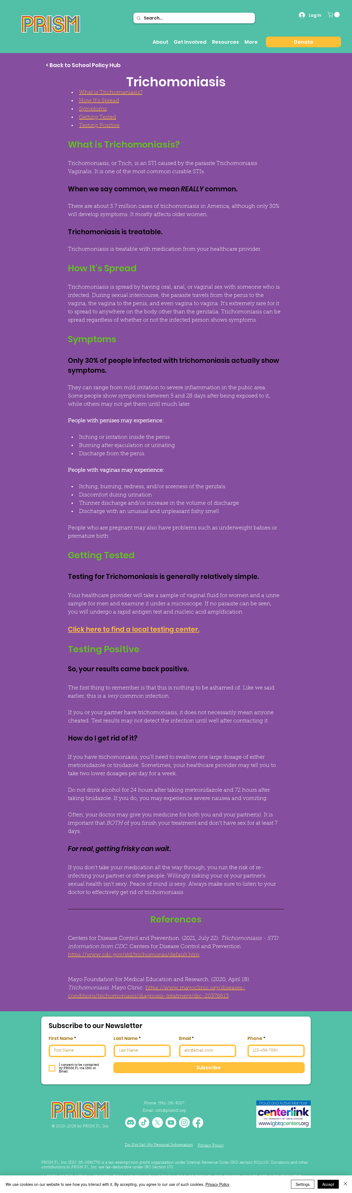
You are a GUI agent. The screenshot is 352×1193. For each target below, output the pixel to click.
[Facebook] (198, 1122)
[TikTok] (144, 1122)
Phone (255, 1038)
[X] (157, 1122)
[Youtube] (171, 1122)
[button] (334, 14)
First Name (61, 1038)
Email (185, 1038)
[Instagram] (184, 1122)
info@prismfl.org (170, 1111)
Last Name (126, 1038)
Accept (328, 1184)
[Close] (345, 1184)
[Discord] (130, 1122)
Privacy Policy (217, 1184)
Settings (303, 1184)
